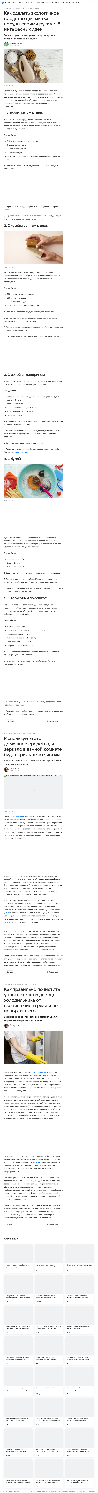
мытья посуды (21, 452)
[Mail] (3, 2)
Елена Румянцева (16, 43)
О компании (9, 1491)
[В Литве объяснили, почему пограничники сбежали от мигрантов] (49, 1289)
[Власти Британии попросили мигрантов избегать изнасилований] (79, 1473)
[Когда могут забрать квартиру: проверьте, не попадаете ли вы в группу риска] (18, 1473)
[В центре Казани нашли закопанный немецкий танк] (18, 1442)
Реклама (16, 1491)
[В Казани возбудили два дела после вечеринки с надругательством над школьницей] (79, 1320)
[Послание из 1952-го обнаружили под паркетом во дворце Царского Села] (49, 1381)
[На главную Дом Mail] (7, 2)
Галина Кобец (14, 769)
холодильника (40, 1072)
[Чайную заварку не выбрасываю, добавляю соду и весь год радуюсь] (18, 1258)
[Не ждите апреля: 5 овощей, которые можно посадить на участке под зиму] (79, 1350)
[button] (33, 66)
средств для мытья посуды (15, 103)
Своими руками (34, 8)
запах (37, 1162)
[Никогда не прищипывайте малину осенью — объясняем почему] (79, 1442)
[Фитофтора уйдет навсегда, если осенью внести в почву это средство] (49, 1320)
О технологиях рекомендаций (67, 1491)
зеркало (19, 817)
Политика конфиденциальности (86, 1491)
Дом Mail (24, 8)
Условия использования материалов (47, 1491)
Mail (3, 1491)
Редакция (32, 1491)
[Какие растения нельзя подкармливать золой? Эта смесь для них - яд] (49, 1258)
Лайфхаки (32, 733)
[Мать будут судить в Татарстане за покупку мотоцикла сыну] (49, 1473)
